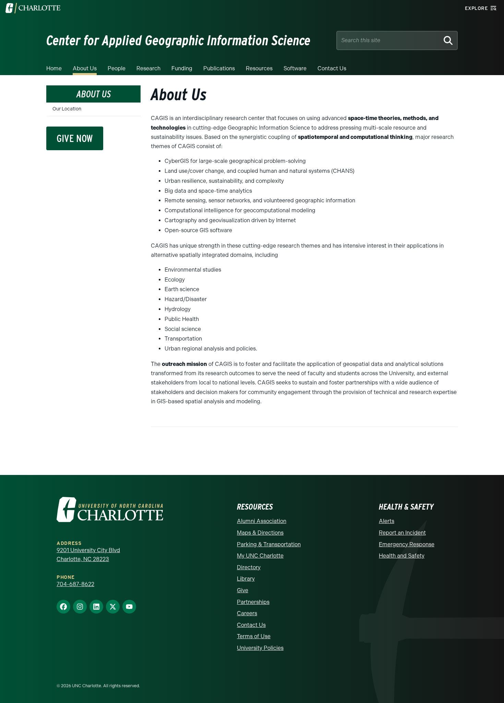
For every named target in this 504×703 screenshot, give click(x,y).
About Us (85, 68)
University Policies (260, 648)
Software (295, 68)
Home (54, 68)
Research (148, 68)
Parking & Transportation (269, 544)
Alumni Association (261, 521)
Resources (259, 68)
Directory (249, 567)
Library (246, 578)
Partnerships (253, 602)
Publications (219, 68)
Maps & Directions (260, 532)
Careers (247, 613)
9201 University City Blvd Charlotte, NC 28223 (88, 554)
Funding (181, 68)
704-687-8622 (75, 584)
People (116, 68)
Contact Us (331, 68)
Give (242, 590)
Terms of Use (254, 636)
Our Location (66, 109)
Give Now (75, 138)
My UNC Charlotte (260, 555)
